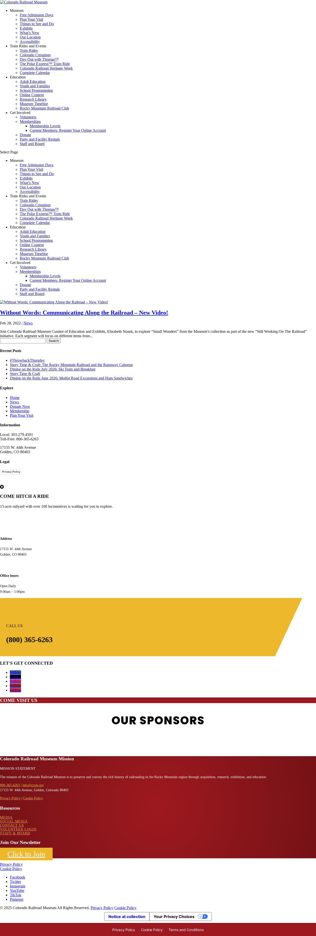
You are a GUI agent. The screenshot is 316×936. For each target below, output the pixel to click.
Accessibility (30, 41)
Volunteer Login (18, 829)
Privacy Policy (11, 471)
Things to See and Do (37, 24)
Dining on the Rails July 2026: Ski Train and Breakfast (52, 369)
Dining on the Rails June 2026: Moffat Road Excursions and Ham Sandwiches (71, 378)
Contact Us (12, 825)
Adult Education (32, 81)
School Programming (36, 90)
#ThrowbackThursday (27, 360)
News (28, 323)
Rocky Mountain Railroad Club (44, 108)
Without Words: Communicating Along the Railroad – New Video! (84, 312)
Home (15, 397)
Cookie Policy (33, 798)
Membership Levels (45, 126)
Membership (19, 411)
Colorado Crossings (35, 55)
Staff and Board (32, 144)
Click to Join (26, 854)
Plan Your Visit (31, 19)
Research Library (33, 99)
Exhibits (26, 28)
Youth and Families (35, 86)
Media (6, 817)
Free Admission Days (36, 15)
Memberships (30, 121)
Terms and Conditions (186, 930)
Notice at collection (126, 916)
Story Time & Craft (25, 374)
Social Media (14, 821)
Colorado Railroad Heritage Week (46, 68)
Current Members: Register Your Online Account (68, 130)
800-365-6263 (10, 785)
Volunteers (28, 117)
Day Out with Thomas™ (39, 59)
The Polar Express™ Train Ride (45, 64)
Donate (25, 135)
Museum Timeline (34, 104)
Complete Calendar (35, 73)
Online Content (32, 95)
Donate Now (20, 406)
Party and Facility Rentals (40, 139)
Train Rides (29, 50)
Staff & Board (15, 833)
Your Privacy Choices (174, 916)
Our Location (30, 37)
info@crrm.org (33, 785)
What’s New (29, 33)
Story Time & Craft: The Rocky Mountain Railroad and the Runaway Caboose (71, 365)
